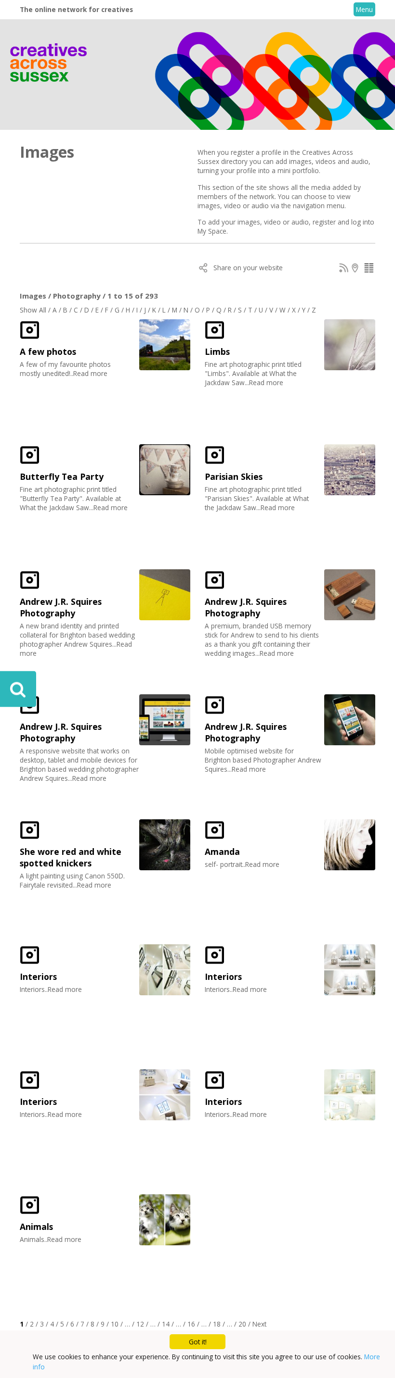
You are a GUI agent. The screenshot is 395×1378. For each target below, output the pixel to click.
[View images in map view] (356, 269)
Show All (33, 309)
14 (166, 1323)
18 (217, 1323)
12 (140, 1323)
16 (191, 1323)
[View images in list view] (369, 269)
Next (259, 1323)
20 (242, 1323)
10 (114, 1323)
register (324, 221)
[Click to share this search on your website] (204, 269)
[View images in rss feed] (344, 269)
